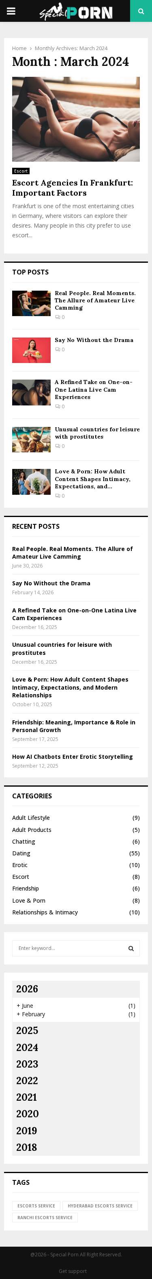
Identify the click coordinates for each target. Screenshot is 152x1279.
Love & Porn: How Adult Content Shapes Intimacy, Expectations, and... (93, 479)
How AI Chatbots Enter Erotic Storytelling (72, 756)
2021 (26, 1097)
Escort (21, 171)
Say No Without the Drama (94, 340)
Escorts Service (36, 1206)
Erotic (20, 865)
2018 (26, 1147)
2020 (27, 1114)
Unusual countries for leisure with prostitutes (97, 433)
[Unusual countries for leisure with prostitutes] (31, 439)
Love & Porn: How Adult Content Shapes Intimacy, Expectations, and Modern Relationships (70, 687)
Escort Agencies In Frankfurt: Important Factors (72, 187)
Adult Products (31, 830)
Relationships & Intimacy (45, 912)
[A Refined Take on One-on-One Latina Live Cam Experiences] (31, 392)
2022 (27, 1080)
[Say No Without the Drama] (31, 350)
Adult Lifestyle (31, 817)
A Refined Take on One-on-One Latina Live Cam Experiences (94, 389)
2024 (27, 1047)
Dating (21, 853)
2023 (27, 1064)
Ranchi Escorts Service (45, 1217)
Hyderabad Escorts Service (100, 1206)
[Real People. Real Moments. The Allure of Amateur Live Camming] (31, 303)
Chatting (23, 841)
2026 (27, 989)
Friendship (25, 888)
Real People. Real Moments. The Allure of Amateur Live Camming (95, 300)
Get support (73, 1271)
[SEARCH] (131, 948)
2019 (26, 1131)
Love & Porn (28, 900)
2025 (27, 1030)
